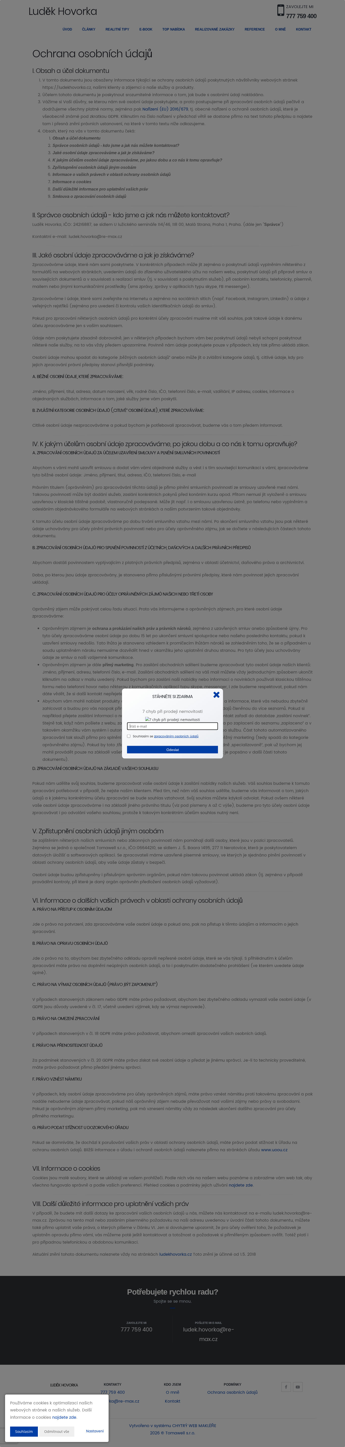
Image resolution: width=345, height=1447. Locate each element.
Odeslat (172, 749)
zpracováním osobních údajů (176, 736)
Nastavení (95, 1431)
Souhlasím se (143, 736)
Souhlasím (24, 1431)
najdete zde (64, 1417)
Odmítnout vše (56, 1431)
